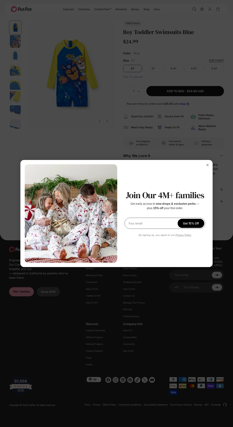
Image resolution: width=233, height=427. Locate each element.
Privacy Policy (183, 235)
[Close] (207, 165)
